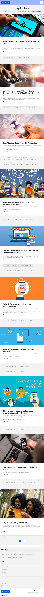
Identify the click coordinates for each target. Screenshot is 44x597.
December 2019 (5, 566)
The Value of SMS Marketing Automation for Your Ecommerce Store (20, 251)
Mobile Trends (20, 59)
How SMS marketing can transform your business (18, 350)
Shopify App (35, 59)
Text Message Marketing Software (25, 157)
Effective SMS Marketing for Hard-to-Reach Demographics (12, 557)
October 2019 (4, 563)
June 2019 (4, 580)
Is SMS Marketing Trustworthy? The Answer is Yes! (21, 42)
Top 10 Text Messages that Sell (15, 523)
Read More (5, 51)
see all (2, 585)
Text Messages (28, 59)
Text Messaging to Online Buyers (18, 219)
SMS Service (19, 57)
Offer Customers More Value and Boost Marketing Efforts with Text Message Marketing (21, 92)
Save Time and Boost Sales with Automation (20, 143)
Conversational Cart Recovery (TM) (11, 109)
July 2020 (3, 577)
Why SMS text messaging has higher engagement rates (17, 305)
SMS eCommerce (27, 57)
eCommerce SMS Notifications (10, 59)
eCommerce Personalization (9, 57)
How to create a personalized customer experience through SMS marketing (18, 412)
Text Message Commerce (31, 320)
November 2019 (5, 583)
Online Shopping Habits (8, 222)
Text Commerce (7, 157)
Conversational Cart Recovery (25, 162)
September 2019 (5, 575)
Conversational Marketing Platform (26, 217)
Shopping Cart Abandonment (9, 164)
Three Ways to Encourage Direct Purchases (20, 467)
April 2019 (4, 572)
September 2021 (5, 569)
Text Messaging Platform (17, 107)
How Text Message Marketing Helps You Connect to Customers (19, 203)
